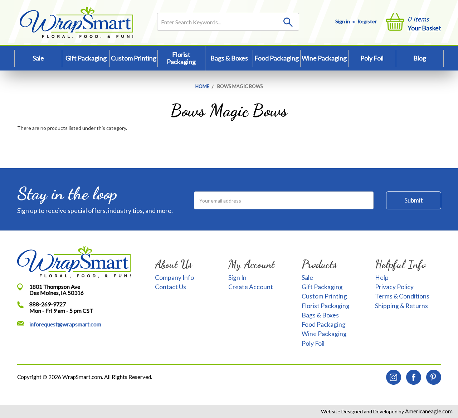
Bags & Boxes (229, 58)
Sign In (237, 277)
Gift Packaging (86, 58)
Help (382, 277)
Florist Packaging (181, 57)
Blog (419, 58)
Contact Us (170, 287)
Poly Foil (372, 58)
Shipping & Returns (401, 306)
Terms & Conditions (402, 296)
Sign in (342, 21)
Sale (38, 58)
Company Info (174, 277)
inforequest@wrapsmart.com (65, 324)
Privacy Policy (394, 287)
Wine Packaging (324, 58)
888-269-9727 (47, 304)
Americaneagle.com (428, 411)
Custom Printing (133, 58)
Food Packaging (276, 58)
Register (367, 21)
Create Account (250, 287)
